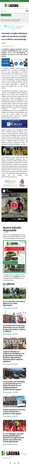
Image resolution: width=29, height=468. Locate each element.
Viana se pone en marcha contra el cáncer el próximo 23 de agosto (14, 412)
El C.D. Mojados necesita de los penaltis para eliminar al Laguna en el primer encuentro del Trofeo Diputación (13, 438)
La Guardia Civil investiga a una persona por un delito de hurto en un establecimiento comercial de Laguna (14, 386)
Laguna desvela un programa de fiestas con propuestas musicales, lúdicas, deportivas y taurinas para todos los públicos (13, 357)
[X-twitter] (18, 463)
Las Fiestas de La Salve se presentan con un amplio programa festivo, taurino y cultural (14, 328)
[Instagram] (14, 463)
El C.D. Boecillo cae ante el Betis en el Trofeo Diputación (14, 303)
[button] (27, 11)
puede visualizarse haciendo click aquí (14, 74)
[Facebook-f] (10, 463)
